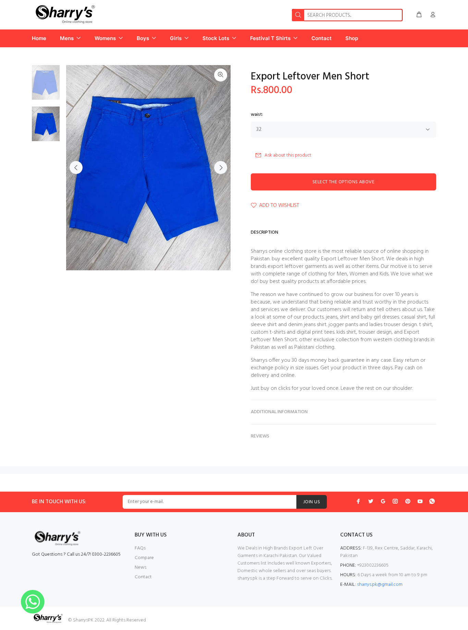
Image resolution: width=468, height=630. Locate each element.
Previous (76, 167)
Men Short (371, 259)
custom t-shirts (268, 332)
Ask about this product (287, 155)
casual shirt (413, 317)
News (140, 567)
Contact (143, 577)
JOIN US (311, 502)
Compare (144, 558)
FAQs (140, 548)
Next (220, 167)
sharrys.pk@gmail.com (380, 585)
